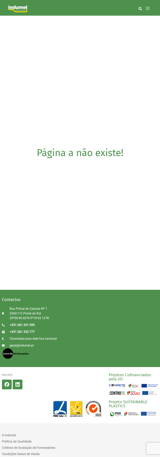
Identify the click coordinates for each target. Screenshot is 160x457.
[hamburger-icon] (147, 8)
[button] (140, 8)
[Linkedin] (17, 384)
